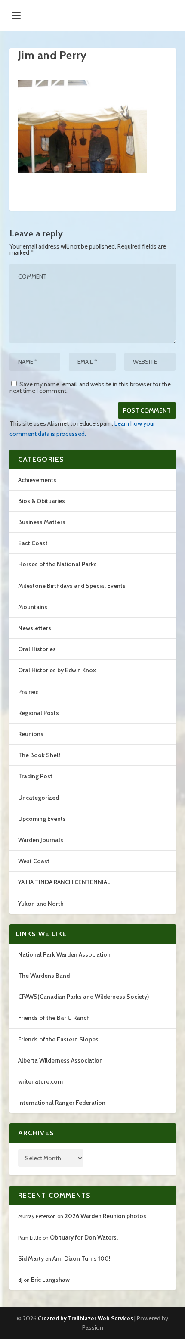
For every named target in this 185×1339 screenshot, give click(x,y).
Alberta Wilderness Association (60, 1060)
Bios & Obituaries (41, 501)
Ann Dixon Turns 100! (81, 1258)
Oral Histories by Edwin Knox (57, 670)
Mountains (32, 607)
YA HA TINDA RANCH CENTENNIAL (64, 882)
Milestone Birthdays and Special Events (72, 586)
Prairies (28, 692)
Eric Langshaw (50, 1279)
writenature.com (40, 1081)
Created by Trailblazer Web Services (85, 1318)
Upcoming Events (42, 819)
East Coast (33, 543)
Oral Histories (37, 649)
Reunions (30, 734)
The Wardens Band (44, 975)
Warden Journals (40, 840)
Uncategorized (38, 798)
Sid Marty (31, 1258)
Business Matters (41, 522)
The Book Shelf (39, 755)
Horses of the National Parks (57, 564)
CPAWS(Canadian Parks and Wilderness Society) (83, 996)
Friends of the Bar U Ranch (54, 1018)
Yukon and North (41, 903)
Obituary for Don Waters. (84, 1237)
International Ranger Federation (61, 1102)
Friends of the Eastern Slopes (58, 1039)
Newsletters (34, 628)
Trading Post (35, 776)
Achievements (37, 480)
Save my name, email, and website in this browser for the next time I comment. (90, 387)
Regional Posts (38, 713)
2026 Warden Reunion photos (105, 1216)
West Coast (33, 861)
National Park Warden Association (64, 954)
